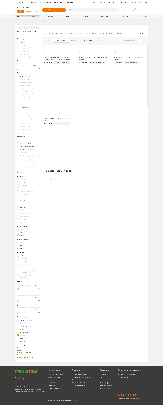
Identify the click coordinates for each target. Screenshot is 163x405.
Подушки (20, 350)
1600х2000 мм (25, 130)
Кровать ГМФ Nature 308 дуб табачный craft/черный (128, 58)
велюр (23, 219)
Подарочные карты (78, 385)
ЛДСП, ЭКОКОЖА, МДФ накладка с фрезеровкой (29, 271)
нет (22, 133)
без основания (25, 143)
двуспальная (25, 76)
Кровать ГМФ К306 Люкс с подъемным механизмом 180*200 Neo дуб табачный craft (58, 58)
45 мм (22, 200)
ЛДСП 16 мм (24, 194)
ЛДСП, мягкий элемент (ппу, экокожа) (28, 276)
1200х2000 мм (25, 116)
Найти (114, 10)
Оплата (102, 377)
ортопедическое (26, 149)
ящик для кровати (26, 94)
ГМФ (22, 42)
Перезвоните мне (69, 2)
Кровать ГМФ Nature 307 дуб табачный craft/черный (58, 119)
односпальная (25, 85)
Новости (51, 380)
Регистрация (144, 2)
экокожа (23, 207)
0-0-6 (22, 35)
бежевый (23, 329)
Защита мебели (105, 388)
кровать (23, 91)
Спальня (68, 17)
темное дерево (25, 326)
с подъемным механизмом (29, 146)
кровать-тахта (25, 82)
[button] (47, 116)
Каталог (55, 10)
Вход (135, 2)
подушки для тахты (26, 88)
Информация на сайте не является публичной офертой (64, 401)
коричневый (24, 332)
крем (22, 341)
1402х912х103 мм (26, 119)
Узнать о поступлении (62, 62)
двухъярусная (25, 100)
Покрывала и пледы (23, 355)
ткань (22, 222)
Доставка (124, 2)
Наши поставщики (54, 388)
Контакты (51, 385)
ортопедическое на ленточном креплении (29, 167)
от (19, 65)
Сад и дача (144, 17)
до (31, 65)
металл (23, 185)
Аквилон (23, 45)
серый (22, 338)
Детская (85, 17)
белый (23, 323)
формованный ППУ (26, 191)
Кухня (33, 17)
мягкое (23, 255)
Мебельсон (24, 54)
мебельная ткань (26, 213)
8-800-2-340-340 (46, 2)
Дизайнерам (76, 380)
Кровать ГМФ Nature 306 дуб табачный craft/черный (93, 58)
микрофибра (24, 216)
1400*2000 (24, 110)
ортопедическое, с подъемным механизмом (29, 156)
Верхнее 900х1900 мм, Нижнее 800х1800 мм (29, 123)
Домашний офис (105, 17)
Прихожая (125, 17)
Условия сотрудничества (126, 374)
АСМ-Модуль (24, 48)
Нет (22, 232)
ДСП (22, 188)
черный (23, 335)
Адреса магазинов (30, 2)
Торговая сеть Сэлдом (56, 374)
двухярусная (24, 97)
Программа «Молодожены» (81, 377)
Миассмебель (25, 57)
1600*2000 (24, 113)
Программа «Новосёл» (79, 374)
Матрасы (20, 348)
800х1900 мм (24, 127)
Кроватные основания (24, 352)
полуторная (24, 79)
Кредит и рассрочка (78, 383)
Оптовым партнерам (95, 2)
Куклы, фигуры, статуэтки (25, 357)
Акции (17, 17)
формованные (25, 160)
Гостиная (50, 17)
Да (21, 11)
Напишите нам (57, 2)
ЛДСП (22, 179)
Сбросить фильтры (28, 28)
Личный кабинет (123, 377)
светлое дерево (26, 320)
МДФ (22, 182)
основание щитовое (27, 163)
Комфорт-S (24, 51)
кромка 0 (23, 197)
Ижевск (20, 2)
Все (22, 235)
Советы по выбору (106, 385)
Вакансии (51, 383)
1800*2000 (24, 107)
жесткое (23, 152)
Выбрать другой (32, 11)
